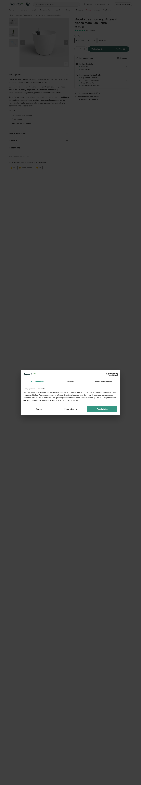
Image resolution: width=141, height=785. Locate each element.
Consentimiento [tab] (37, 382)
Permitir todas (102, 409)
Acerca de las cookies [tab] (103, 382)
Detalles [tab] (70, 382)
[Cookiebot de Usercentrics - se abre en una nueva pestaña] (108, 374)
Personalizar (69, 409)
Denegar (39, 409)
